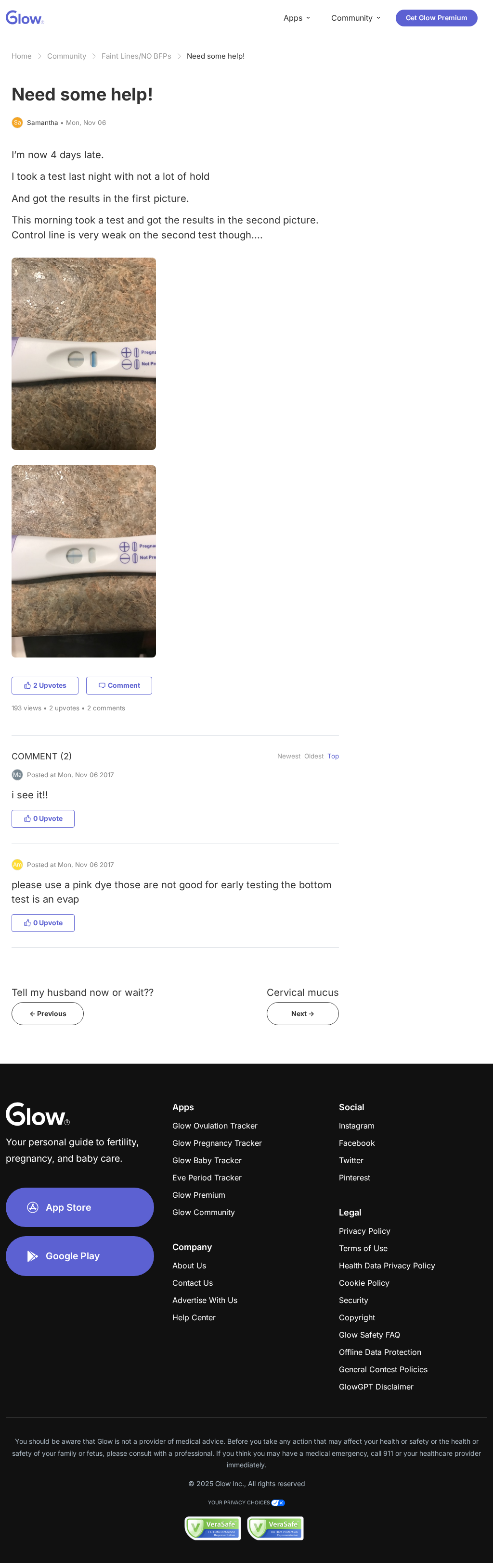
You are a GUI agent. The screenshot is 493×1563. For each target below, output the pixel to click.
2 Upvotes (49, 685)
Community (66, 56)
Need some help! (216, 56)
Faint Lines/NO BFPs (136, 56)
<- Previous (47, 1013)
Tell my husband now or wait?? (83, 992)
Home (22, 56)
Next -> (302, 1013)
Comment (124, 685)
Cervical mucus (303, 992)
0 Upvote (48, 818)
